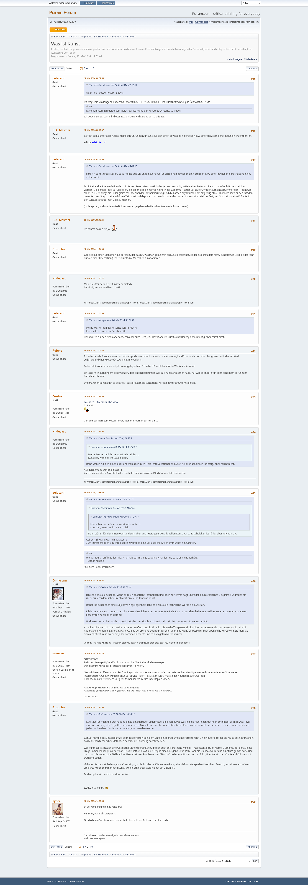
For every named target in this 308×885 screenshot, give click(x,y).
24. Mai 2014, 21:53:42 (94, 492)
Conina (57, 396)
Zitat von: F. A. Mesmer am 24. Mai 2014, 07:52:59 (113, 85)
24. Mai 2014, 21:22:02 (94, 431)
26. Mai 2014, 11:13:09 (94, 707)
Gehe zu (210, 860)
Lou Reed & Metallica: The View (101, 402)
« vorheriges (234, 59)
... (89, 68)
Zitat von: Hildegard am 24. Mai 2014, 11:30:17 (111, 320)
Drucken (252, 68)
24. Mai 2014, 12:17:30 (94, 396)
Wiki (191, 21)
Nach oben (56, 847)
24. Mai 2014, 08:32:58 (94, 78)
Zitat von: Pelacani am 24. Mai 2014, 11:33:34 (111, 438)
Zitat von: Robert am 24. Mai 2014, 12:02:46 (110, 587)
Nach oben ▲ (254, 881)
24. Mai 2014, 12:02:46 (94, 350)
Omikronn (59, 580)
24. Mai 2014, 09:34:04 (94, 159)
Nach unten (56, 68)
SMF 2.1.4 (51, 881)
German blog (201, 21)
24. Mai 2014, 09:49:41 (94, 219)
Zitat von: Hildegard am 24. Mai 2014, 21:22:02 (111, 499)
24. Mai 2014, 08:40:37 (94, 130)
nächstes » (250, 59)
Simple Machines (77, 881)
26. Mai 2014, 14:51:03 (94, 801)
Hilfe (227, 881)
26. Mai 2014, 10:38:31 (94, 580)
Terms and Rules (238, 881)
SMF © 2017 (63, 881)
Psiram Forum (62, 12)
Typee (56, 801)
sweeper (58, 653)
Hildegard (59, 278)
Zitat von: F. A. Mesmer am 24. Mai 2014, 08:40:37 (113, 166)
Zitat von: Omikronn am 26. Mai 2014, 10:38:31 (112, 714)
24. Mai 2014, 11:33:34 (94, 313)
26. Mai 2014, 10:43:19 (94, 653)
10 (92, 68)
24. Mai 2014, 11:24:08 (94, 249)
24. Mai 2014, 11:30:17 (94, 278)
